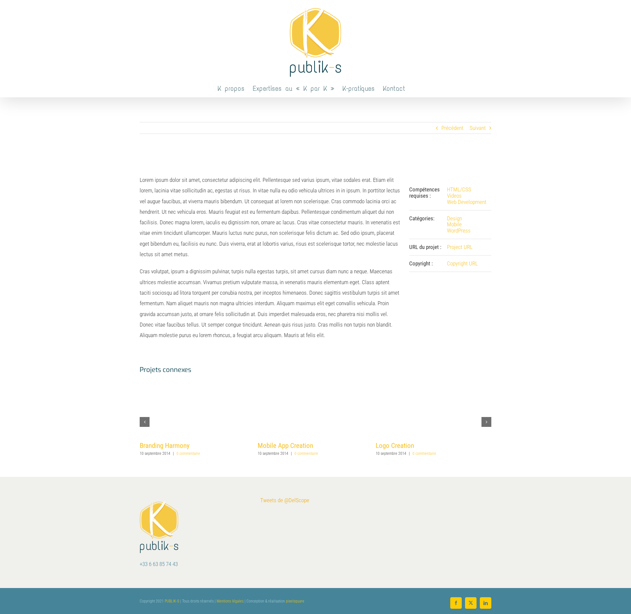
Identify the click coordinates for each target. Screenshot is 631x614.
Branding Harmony (165, 446)
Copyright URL (462, 263)
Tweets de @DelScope (284, 500)
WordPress (459, 230)
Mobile (454, 224)
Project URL (460, 247)
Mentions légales (230, 601)
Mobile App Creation (285, 446)
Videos (454, 195)
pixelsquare (295, 601)
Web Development (466, 202)
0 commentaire (188, 453)
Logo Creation (395, 446)
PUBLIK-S (172, 601)
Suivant (478, 128)
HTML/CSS (459, 189)
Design (454, 218)
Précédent (452, 128)
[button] (145, 422)
